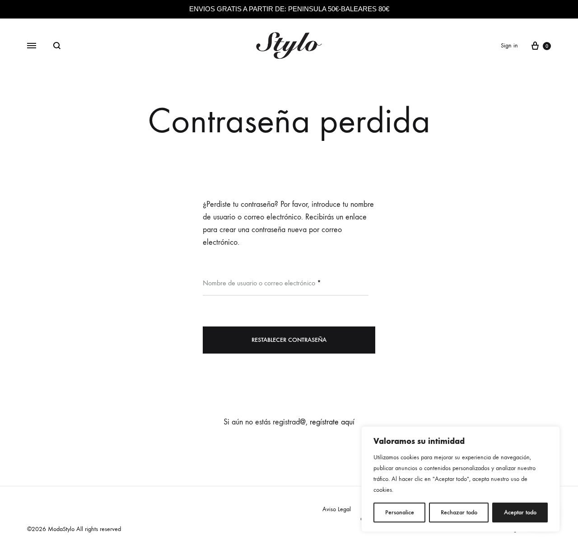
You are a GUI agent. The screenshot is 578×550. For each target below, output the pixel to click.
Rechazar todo (459, 512)
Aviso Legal (336, 509)
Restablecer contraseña (289, 340)
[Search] (56, 45)
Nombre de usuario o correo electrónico (262, 282)
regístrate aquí (332, 422)
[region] (460, 479)
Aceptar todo (520, 512)
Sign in (509, 45)
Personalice (399, 512)
